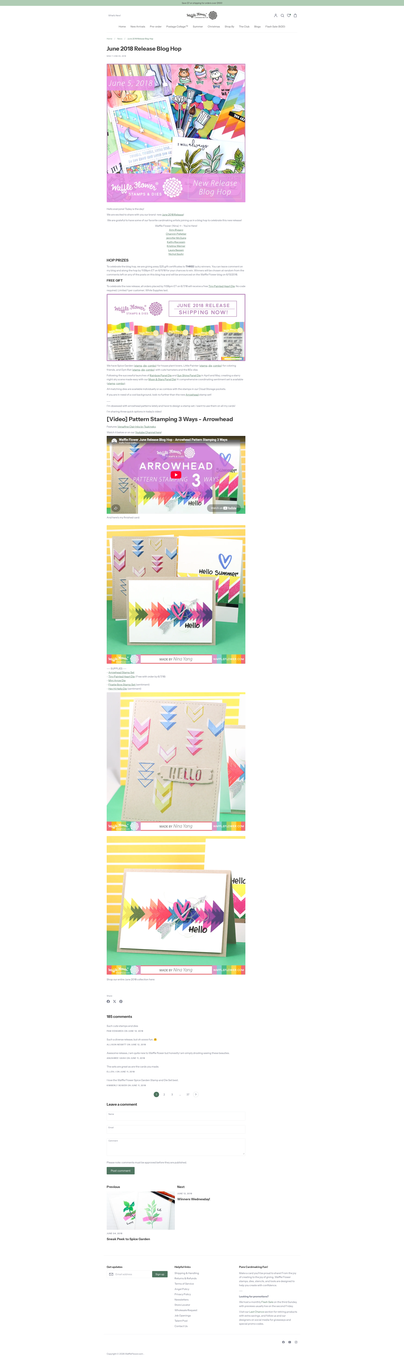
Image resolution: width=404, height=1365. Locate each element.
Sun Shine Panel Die (189, 375)
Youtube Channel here (148, 432)
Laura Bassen (176, 250)
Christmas (214, 26)
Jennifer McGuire (176, 237)
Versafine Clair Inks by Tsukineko (136, 426)
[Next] (196, 1095)
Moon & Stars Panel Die (162, 379)
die (145, 365)
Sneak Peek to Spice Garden (128, 1239)
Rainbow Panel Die (161, 375)
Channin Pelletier (176, 233)
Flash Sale (267, 1302)
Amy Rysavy (176, 229)
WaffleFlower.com (134, 1354)
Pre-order (156, 26)
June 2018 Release (172, 214)
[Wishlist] (289, 15)
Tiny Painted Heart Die (221, 286)
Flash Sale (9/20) (275, 26)
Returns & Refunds (186, 1278)
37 (188, 1094)
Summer (198, 26)
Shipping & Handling (187, 1273)
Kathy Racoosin (176, 242)
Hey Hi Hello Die (117, 688)
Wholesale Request (186, 1310)
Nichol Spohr (176, 254)
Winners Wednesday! (193, 1199)
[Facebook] (283, 1342)
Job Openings (183, 1315)
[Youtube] (290, 1342)
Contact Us (181, 1326)
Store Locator (182, 1304)
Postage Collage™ (177, 26)
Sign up (159, 1274)
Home (122, 26)
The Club (244, 26)
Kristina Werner (176, 246)
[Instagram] (296, 1342)
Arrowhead (192, 394)
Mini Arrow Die (117, 680)
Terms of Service (184, 1283)
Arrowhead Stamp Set (121, 672)
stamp (138, 365)
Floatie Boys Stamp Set (122, 684)
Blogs (257, 26)
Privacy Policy (183, 1294)
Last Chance (256, 1311)
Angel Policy (182, 1289)
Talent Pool (181, 1320)
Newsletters (182, 1299)
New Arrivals (138, 26)
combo (152, 365)
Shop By (229, 26)
